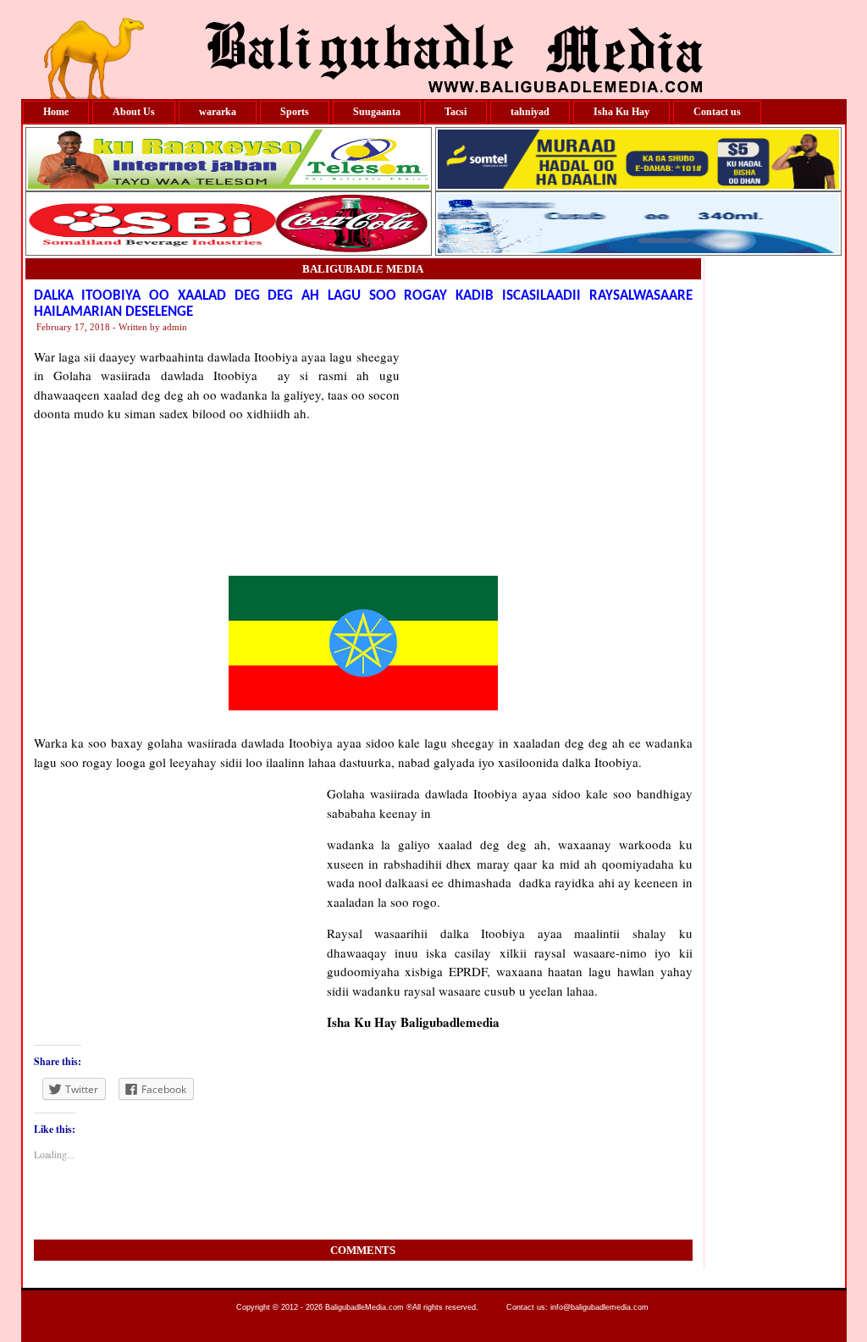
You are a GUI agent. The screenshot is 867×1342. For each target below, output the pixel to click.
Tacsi (456, 112)
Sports (294, 112)
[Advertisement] (546, 453)
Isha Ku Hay (621, 112)
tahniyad (530, 112)
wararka (217, 112)
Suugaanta (376, 112)
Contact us (717, 112)
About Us (134, 112)
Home (56, 112)
